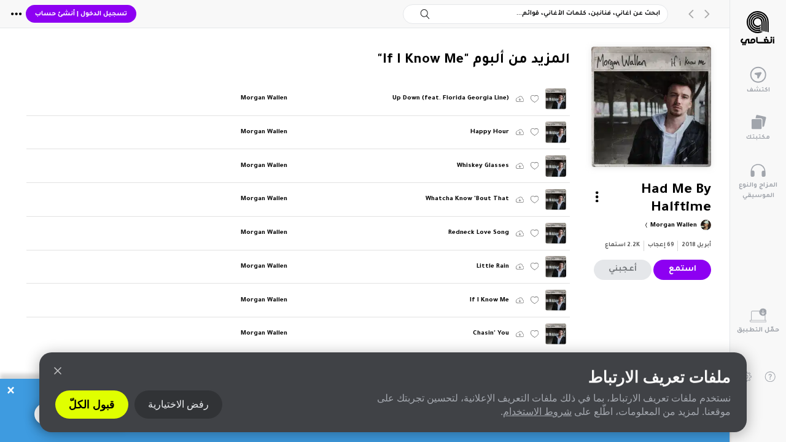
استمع (682, 269)
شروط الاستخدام (537, 411)
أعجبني (623, 269)
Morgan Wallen (672, 225)
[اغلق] (57, 370)
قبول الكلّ (92, 404)
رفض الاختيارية (178, 404)
